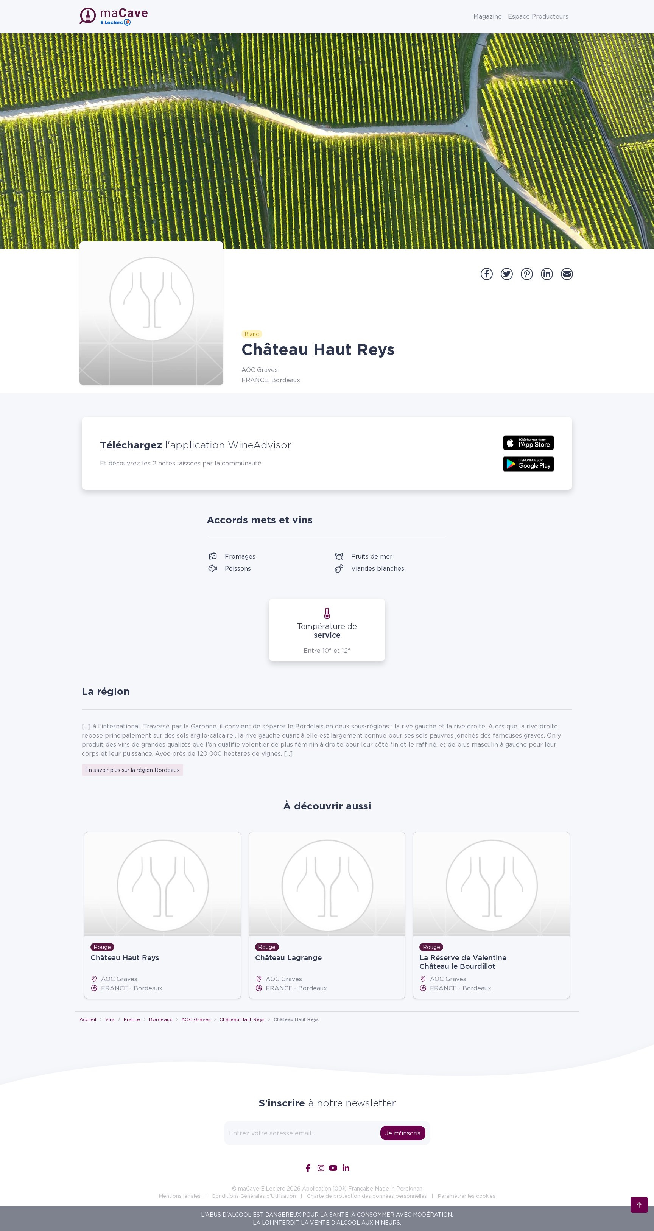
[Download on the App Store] (528, 442)
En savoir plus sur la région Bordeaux (132, 770)
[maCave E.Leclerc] (114, 17)
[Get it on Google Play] (528, 463)
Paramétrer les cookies (466, 1195)
